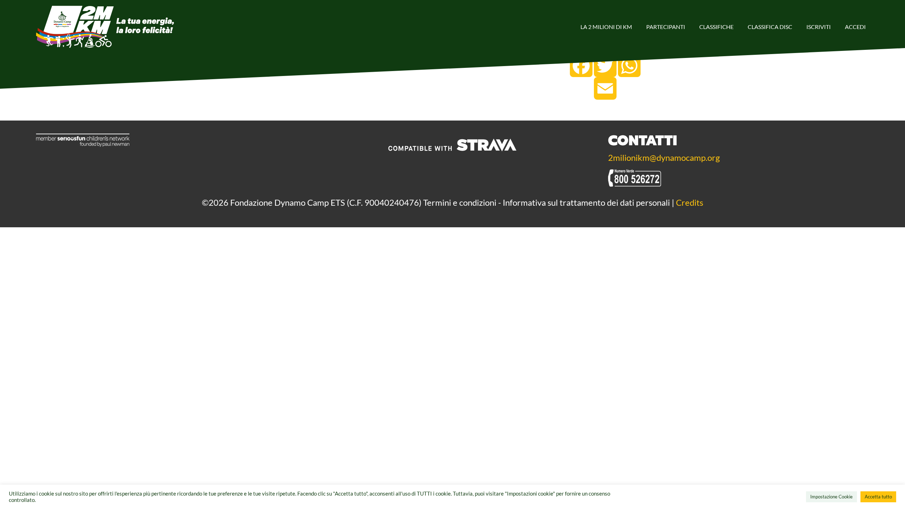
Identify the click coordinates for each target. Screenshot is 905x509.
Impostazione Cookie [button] (831, 496)
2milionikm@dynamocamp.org (664, 157)
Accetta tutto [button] (878, 496)
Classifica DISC (770, 26)
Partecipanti (665, 26)
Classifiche (716, 26)
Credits (689, 202)
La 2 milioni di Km (606, 26)
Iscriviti (818, 26)
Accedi (855, 26)
